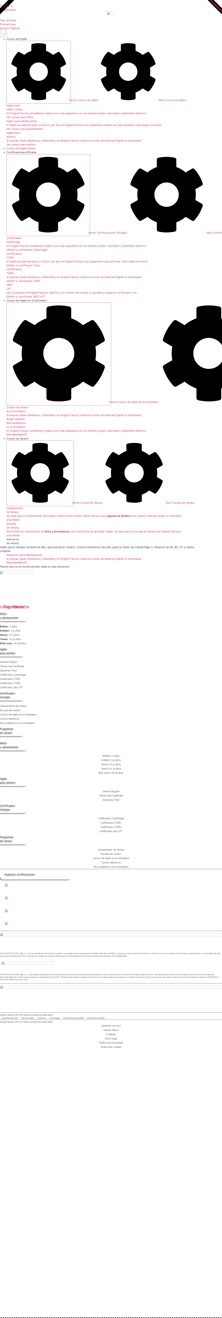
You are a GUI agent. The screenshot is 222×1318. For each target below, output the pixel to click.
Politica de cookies (95, 1018)
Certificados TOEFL (10, 683)
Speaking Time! (8, 670)
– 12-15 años (10, 639)
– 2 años (8, 626)
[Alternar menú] (3, 33)
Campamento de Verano (13, 705)
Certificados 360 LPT (11, 687)
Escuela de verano (10, 710)
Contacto (42, 1018)
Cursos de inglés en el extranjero (18, 714)
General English (8, 661)
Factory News (27, 1018)
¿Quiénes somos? (10, 1018)
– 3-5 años (10, 630)
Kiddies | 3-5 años (111, 760)
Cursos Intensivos (10, 718)
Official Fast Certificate (12, 666)
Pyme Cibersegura (93, 1011)
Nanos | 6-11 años (111, 764)
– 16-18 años (13, 643)
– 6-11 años (10, 634)
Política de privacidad (73, 1018)
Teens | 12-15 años (111, 768)
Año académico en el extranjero (17, 723)
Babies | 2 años (111, 755)
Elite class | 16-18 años (111, 772)
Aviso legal (54, 1018)
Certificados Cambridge (13, 674)
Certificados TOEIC (10, 679)
